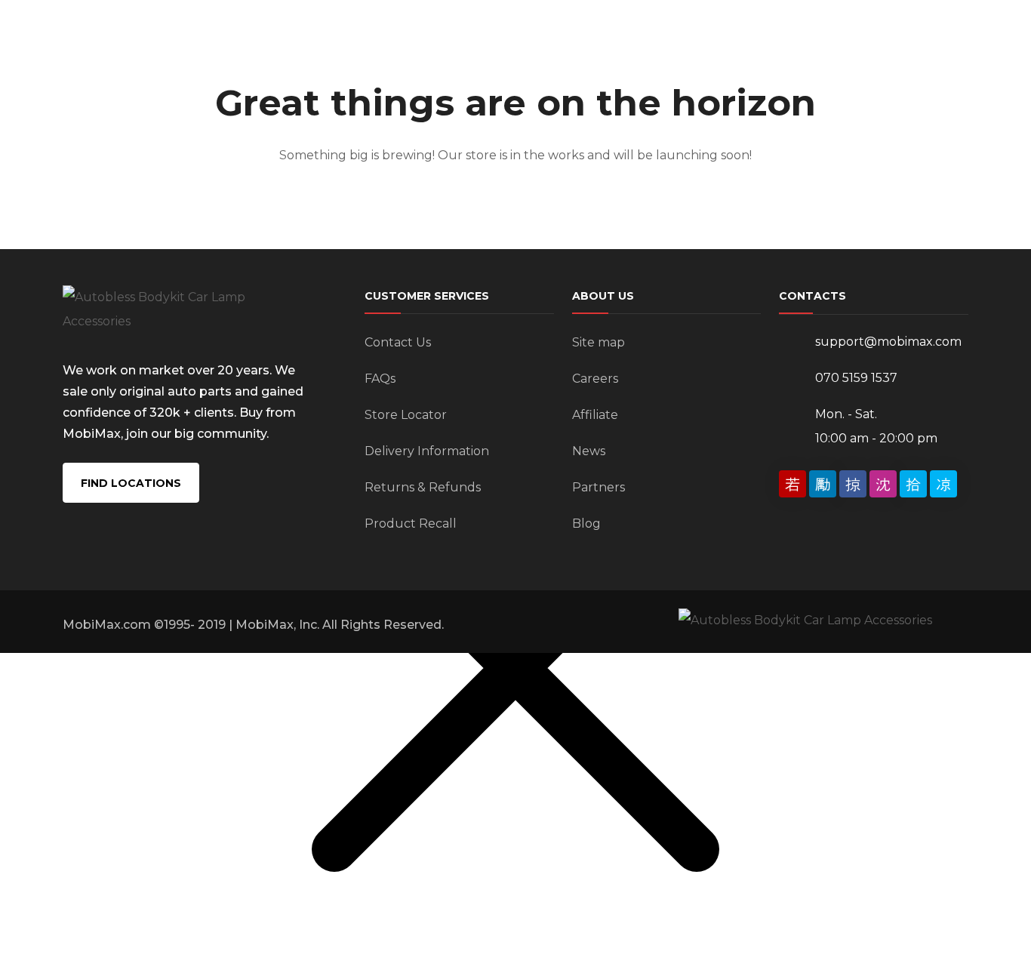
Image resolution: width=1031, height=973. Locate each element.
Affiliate (595, 415)
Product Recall (411, 523)
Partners (598, 487)
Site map (598, 342)
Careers (595, 378)
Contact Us (398, 342)
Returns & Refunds (423, 487)
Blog (586, 523)
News (588, 451)
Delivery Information (427, 451)
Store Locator (406, 415)
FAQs (380, 378)
